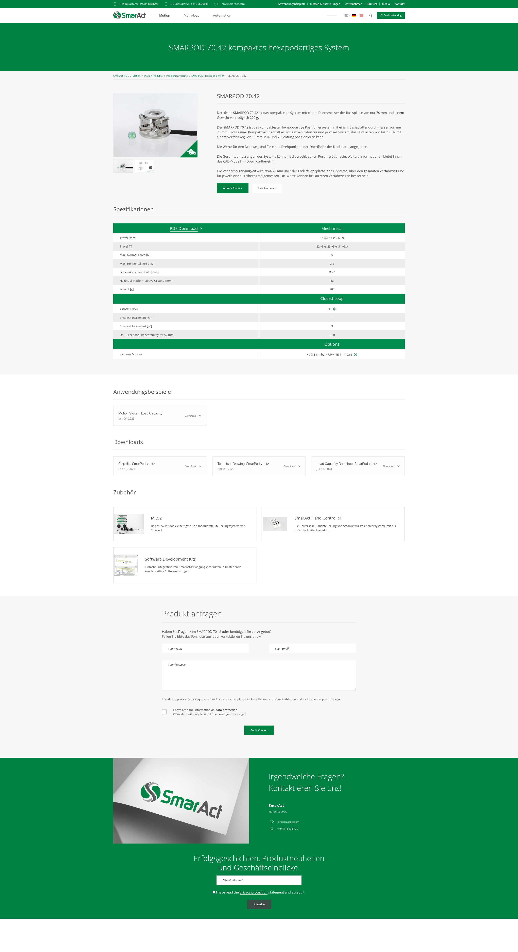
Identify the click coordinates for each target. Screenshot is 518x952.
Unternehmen (353, 4)
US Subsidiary (189, 4)
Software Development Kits (170, 559)
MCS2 (156, 518)
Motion (164, 15)
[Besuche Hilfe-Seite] (334, 309)
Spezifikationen (267, 188)
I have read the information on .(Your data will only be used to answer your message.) (209, 712)
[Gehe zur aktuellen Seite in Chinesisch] (361, 15)
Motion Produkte (153, 76)
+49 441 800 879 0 (287, 828)
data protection (226, 710)
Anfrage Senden (232, 188)
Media (386, 4)
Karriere (372, 4)
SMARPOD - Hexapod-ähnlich (207, 76)
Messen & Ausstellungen (325, 4)
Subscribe (259, 904)
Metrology (191, 15)
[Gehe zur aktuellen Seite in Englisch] (346, 15)
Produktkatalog (393, 15)
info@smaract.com (233, 4)
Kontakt (399, 4)
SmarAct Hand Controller (317, 518)
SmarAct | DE (121, 76)
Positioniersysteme (177, 76)
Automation (222, 15)
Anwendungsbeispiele (291, 4)
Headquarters (138, 4)
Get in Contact (259, 730)
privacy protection (253, 892)
